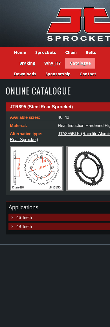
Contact (88, 73)
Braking (27, 63)
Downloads (25, 73)
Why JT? (52, 63)
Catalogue (80, 63)
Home (20, 52)
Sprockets (45, 52)
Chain (71, 52)
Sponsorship (58, 73)
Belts (91, 52)
